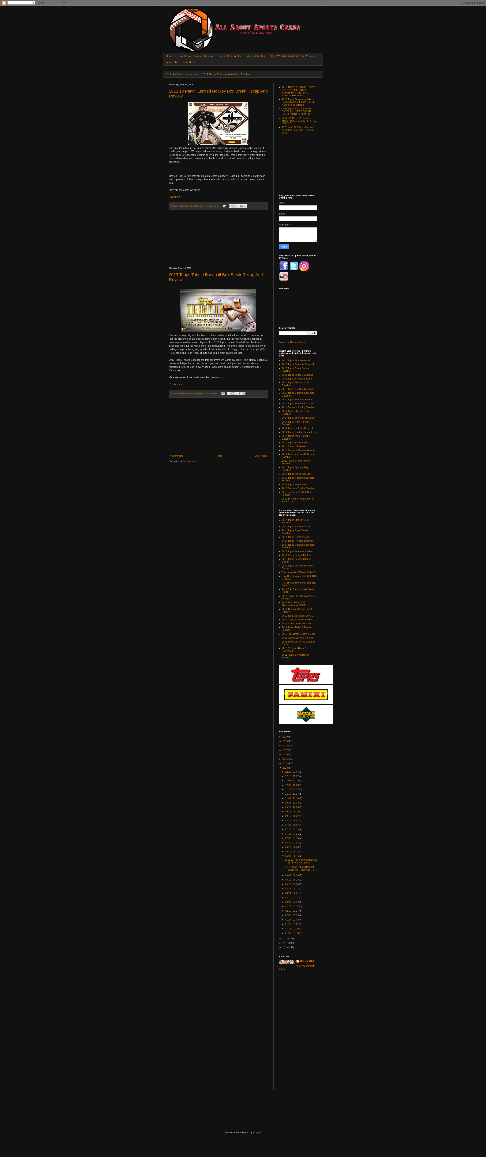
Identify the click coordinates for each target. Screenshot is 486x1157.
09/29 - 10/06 (292, 807)
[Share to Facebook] (241, 206)
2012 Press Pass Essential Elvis (298, 634)
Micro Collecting (256, 55)
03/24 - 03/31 (292, 893)
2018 (285, 745)
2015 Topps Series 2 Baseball (297, 375)
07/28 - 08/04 (292, 825)
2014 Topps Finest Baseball (296, 442)
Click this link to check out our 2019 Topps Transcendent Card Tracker (208, 74)
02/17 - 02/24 (292, 906)
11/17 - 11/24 (292, 789)
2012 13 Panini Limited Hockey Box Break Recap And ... (301, 861)
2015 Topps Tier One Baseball (297, 389)
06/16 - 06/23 (292, 851)
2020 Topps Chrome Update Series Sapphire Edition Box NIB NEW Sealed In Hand (298, 102)
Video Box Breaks (230, 55)
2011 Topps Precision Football (297, 619)
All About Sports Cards (176, 12)
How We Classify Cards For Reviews (293, 55)
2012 (285, 938)
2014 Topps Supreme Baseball (298, 417)
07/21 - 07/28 (292, 829)
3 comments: (212, 393)
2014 (285, 763)
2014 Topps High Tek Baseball (297, 428)
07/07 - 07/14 (292, 838)
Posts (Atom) (189, 461)
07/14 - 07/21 (292, 834)
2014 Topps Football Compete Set (299, 432)
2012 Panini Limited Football (297, 555)
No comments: (213, 206)
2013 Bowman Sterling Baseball (298, 488)
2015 (285, 759)
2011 (285, 943)
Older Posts (261, 456)
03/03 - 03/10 (292, 902)
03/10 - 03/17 (292, 897)
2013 (285, 768)
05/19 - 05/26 (292, 879)
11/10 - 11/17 (292, 794)
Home (169, 55)
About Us (171, 62)
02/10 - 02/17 (292, 911)
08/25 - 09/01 (292, 820)
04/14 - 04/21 (292, 888)
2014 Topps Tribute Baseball (297, 474)
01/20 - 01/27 (292, 924)
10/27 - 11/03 (292, 802)
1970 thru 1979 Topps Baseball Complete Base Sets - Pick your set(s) (298, 130)
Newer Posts (176, 456)
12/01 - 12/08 (292, 785)
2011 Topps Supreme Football (297, 637)
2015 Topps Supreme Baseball (298, 364)
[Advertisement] (218, 238)
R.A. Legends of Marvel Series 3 (298, 572)
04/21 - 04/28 (292, 884)
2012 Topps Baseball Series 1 (297, 615)
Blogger (257, 1132)
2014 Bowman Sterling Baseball (298, 407)
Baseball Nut (307, 961)
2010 (285, 947)
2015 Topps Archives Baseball (297, 378)
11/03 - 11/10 (292, 798)
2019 (285, 741)
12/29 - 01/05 (292, 772)
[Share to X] (238, 206)
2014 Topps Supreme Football (297, 399)
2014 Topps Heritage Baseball (297, 541)
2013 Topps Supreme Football (297, 551)
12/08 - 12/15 (292, 780)
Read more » (175, 197)
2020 (285, 736)
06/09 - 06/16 (292, 856)
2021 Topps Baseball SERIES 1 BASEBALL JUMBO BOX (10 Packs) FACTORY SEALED (298, 111)
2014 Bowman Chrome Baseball (299, 450)
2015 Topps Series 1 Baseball (297, 403)
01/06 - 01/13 (292, 933)
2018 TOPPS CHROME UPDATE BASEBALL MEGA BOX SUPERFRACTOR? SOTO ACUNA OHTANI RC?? (299, 91)
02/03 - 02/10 (292, 915)
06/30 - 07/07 (292, 842)
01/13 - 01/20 (292, 928)
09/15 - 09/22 (292, 816)
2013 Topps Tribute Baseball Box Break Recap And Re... (300, 868)
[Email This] (231, 206)
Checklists (189, 62)
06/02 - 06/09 (292, 875)
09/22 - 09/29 (292, 811)
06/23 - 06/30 (292, 847)
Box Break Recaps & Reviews (196, 55)
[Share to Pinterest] (245, 206)
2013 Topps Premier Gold (295, 484)
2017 (285, 750)
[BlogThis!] (234, 206)
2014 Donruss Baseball (294, 446)
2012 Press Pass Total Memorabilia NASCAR (293, 603)
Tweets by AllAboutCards (292, 342)
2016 (285, 754)
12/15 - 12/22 (292, 776)
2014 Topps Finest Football (296, 526)
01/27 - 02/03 (292, 919)
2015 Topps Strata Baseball (296, 360)
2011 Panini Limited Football (296, 623)
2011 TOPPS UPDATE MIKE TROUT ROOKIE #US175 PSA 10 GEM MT (299, 121)
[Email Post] (224, 206)
